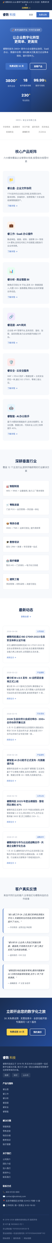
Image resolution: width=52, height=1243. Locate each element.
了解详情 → (12, 206)
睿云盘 (6, 1089)
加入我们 (7, 1168)
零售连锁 (7, 1131)
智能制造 (7, 1126)
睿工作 (6, 1094)
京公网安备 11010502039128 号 (16, 1229)
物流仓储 (7, 1135)
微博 (6, 1075)
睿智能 (6, 1111)
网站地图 (27, 1238)
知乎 (15, 1075)
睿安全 (6, 1107)
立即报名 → (26, 8)
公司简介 (7, 1159)
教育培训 (7, 1140)
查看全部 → (26, 616)
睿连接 (6, 1103)
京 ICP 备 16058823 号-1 (13, 1224)
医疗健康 (7, 1144)
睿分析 (6, 1098)
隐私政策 (6, 1238)
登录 (31, 14)
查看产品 (38, 66)
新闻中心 (7, 1172)
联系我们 (7, 1177)
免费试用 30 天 (16, 66)
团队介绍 (7, 1163)
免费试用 (43, 14)
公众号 (25, 1075)
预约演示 (37, 1032)
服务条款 (17, 1238)
